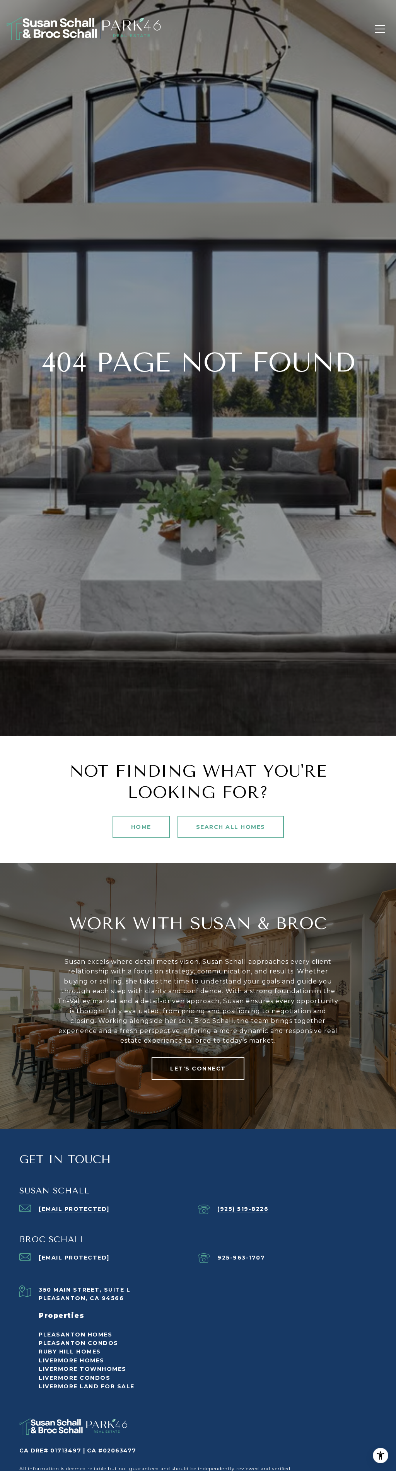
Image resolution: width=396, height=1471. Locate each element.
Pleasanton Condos (78, 1343)
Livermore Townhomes (82, 1368)
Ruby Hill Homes (70, 1351)
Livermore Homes (71, 1360)
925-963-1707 (241, 1257)
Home (141, 826)
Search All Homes (230, 826)
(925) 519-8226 (242, 1208)
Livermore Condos (74, 1377)
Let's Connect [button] (198, 1068)
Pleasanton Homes (75, 1334)
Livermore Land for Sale (87, 1386)
